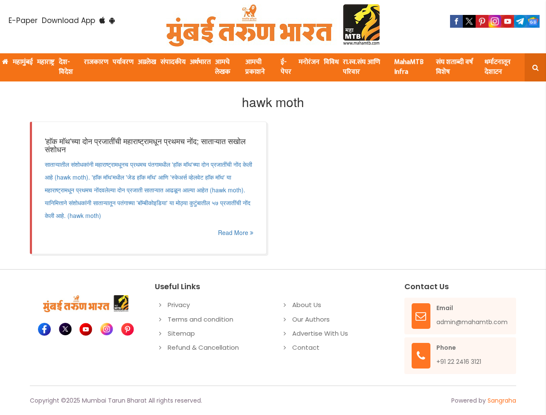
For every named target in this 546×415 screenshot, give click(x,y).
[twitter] (469, 21)
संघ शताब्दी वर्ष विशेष (454, 67)
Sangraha (502, 400)
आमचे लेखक (222, 67)
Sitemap (181, 333)
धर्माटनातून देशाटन (498, 67)
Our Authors (311, 319)
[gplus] (494, 21)
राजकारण (96, 62)
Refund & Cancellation (203, 347)
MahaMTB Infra (409, 67)
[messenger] (507, 21)
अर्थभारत (200, 62)
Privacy (179, 304)
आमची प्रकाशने (255, 67)
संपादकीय (173, 62)
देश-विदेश (66, 67)
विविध (331, 62)
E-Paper (23, 20)
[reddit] (533, 21)
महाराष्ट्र (46, 62)
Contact (305, 347)
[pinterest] (482, 21)
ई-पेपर (286, 67)
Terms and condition (200, 319)
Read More (234, 232)
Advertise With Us (320, 333)
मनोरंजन (309, 62)
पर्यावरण (123, 62)
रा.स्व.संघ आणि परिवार (361, 67)
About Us (306, 304)
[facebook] (456, 21)
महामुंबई (23, 62)
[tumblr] (520, 21)
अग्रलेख (147, 62)
